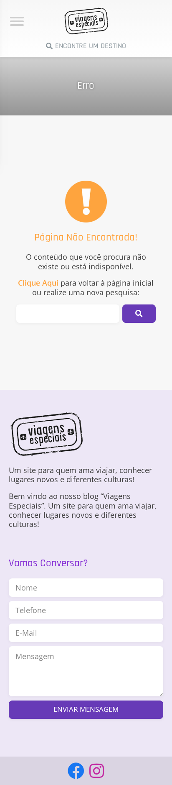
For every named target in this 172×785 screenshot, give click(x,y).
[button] (139, 313)
